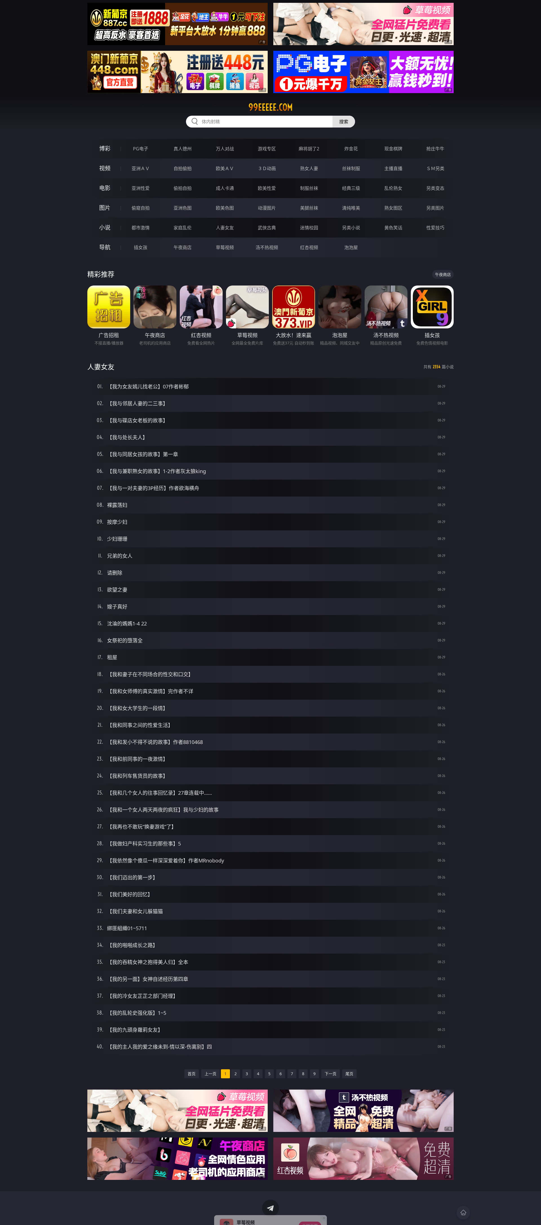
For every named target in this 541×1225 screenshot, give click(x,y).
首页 (192, 1073)
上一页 (210, 1073)
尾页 (349, 1073)
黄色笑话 (393, 228)
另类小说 (351, 228)
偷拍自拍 (183, 188)
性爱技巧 (435, 228)
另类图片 (435, 208)
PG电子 (140, 149)
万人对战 (225, 149)
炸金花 (351, 149)
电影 (104, 188)
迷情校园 (309, 228)
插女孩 (140, 247)
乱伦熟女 (393, 188)
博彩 (104, 148)
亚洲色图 (183, 208)
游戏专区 (267, 149)
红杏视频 (309, 247)
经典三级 (351, 188)
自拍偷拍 (183, 168)
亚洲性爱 (141, 188)
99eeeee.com (271, 107)
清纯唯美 (351, 208)
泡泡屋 (351, 247)
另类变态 (435, 188)
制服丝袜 (309, 188)
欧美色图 (225, 208)
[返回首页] (463, 1212)
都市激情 (141, 228)
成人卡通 (225, 188)
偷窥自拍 (141, 208)
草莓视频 (225, 247)
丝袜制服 (351, 168)
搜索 (343, 121)
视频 (104, 168)
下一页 (330, 1073)
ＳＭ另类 (435, 168)
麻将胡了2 (309, 149)
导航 (104, 247)
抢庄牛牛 (435, 149)
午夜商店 (183, 247)
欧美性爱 (267, 188)
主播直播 (393, 168)
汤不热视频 (267, 247)
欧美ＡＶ (225, 168)
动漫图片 (267, 208)
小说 (104, 227)
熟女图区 (393, 208)
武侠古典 (267, 228)
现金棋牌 (393, 149)
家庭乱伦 (183, 228)
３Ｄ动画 (267, 168)
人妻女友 (225, 228)
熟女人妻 (309, 168)
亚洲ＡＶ (141, 168)
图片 (104, 208)
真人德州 (183, 149)
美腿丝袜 (309, 208)
